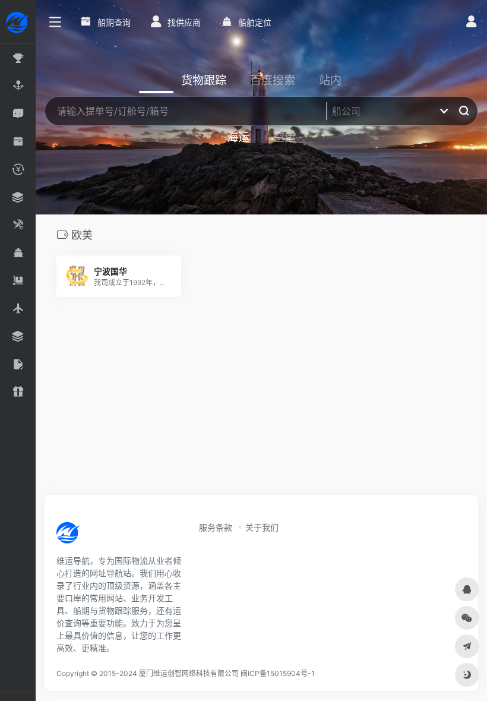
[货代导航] (108, 536)
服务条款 (215, 527)
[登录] (471, 22)
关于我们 (262, 527)
